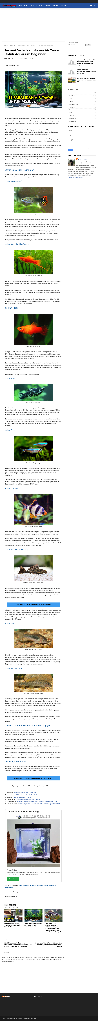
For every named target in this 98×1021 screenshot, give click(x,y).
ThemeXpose (11, 1018)
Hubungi (63, 6)
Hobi (10, 45)
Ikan (15, 45)
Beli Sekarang (13, 879)
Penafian (34, 6)
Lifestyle (71, 93)
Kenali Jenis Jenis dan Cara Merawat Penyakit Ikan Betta (12, 925)
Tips (70, 110)
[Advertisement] (49, 24)
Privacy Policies (44, 6)
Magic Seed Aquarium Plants (22, 797)
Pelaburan (72, 107)
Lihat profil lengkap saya (75, 177)
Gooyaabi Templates (30, 1018)
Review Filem (72, 121)
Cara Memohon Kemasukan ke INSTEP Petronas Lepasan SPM (86, 80)
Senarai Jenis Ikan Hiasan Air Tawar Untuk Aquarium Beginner (33, 925)
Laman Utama (23, 6)
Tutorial (71, 101)
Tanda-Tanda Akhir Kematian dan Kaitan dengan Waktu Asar (86, 71)
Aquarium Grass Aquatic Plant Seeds (28, 799)
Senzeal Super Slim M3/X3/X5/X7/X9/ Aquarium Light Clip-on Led (39, 804)
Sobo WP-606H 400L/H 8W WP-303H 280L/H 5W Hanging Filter (37, 801)
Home (6, 45)
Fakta (70, 98)
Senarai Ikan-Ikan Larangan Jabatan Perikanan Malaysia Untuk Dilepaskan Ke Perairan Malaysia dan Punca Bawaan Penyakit (53, 928)
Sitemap (55, 6)
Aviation (71, 113)
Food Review (72, 96)
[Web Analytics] (6, 996)
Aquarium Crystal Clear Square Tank (25, 793)
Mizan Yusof (82, 159)
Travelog (71, 115)
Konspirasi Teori (73, 104)
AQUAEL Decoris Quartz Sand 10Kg (26, 795)
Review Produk (73, 118)
